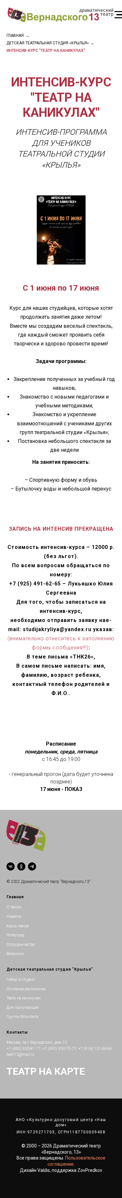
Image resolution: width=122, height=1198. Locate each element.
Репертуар (15, 935)
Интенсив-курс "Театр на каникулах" (46, 50)
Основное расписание (26, 989)
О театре (14, 907)
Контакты (17, 1032)
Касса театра (18, 926)
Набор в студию (20, 979)
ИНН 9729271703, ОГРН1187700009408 (61, 1132)
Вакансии (15, 953)
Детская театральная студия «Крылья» (48, 43)
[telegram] (32, 866)
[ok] (21, 866)
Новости (14, 916)
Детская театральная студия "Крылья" (50, 969)
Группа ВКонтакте (22, 1016)
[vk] (11, 866)
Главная (15, 35)
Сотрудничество (21, 944)
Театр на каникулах (24, 998)
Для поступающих (23, 1007)
